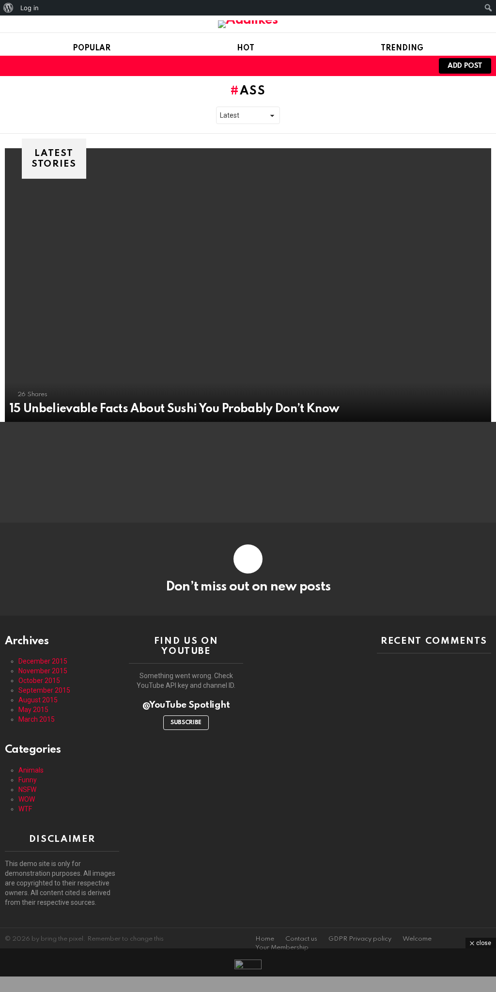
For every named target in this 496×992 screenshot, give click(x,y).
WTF (25, 809)
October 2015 (39, 680)
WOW (26, 799)
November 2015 (42, 671)
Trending (402, 48)
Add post (465, 65)
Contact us (301, 939)
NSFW (27, 789)
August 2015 (38, 700)
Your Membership (282, 948)
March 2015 (36, 719)
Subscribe (186, 723)
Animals (31, 770)
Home (264, 939)
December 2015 (42, 661)
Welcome (417, 939)
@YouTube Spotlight (186, 705)
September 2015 (44, 690)
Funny (27, 780)
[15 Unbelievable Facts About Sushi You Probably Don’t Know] (248, 285)
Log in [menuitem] (29, 8)
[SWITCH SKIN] (402, 66)
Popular (91, 48)
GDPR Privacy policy (359, 939)
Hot (245, 48)
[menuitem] (8, 8)
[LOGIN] (418, 66)
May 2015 (33, 709)
